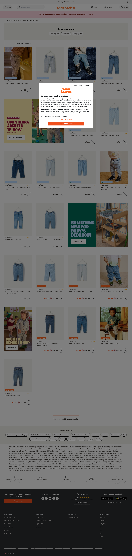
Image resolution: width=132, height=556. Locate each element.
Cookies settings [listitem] (66, 119)
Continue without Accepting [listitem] (81, 86)
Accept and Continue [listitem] (66, 124)
